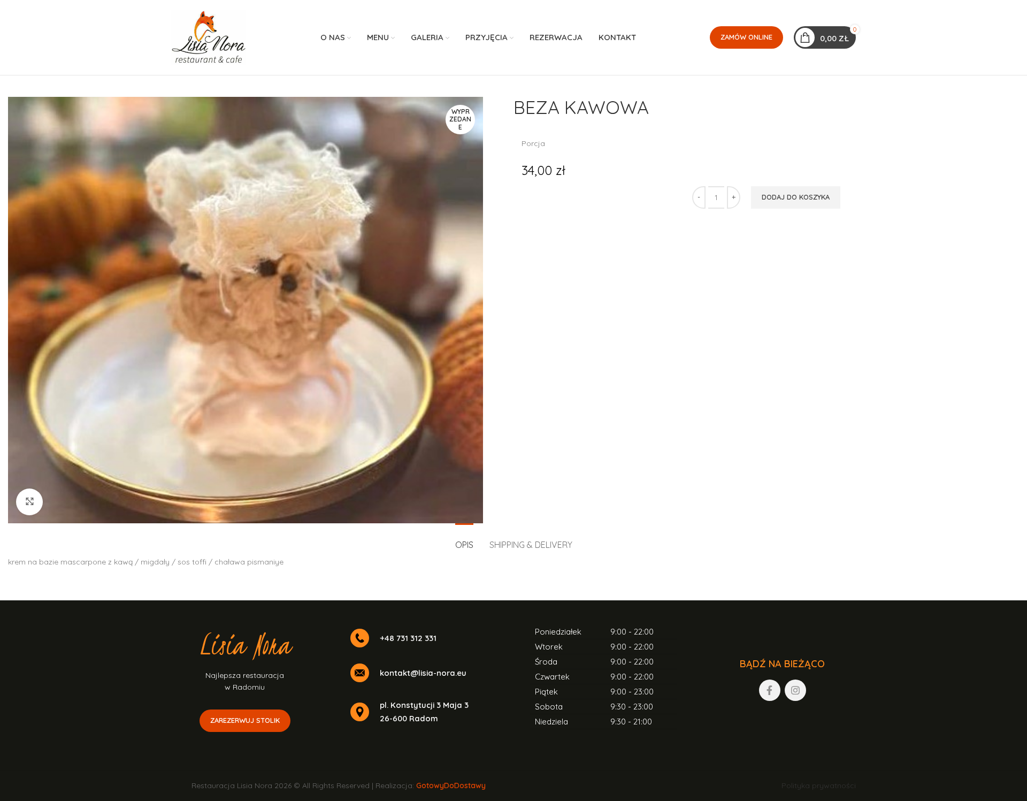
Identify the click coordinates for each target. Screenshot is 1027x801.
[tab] (464, 539)
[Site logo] (208, 37)
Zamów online (746, 37)
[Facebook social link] (769, 690)
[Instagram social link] (795, 690)
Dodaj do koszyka (796, 197)
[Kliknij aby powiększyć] (29, 502)
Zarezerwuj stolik (245, 720)
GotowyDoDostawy (451, 785)
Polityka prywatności (818, 785)
